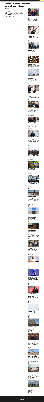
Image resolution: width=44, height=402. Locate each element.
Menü (2, 0)
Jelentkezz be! (41, 0)
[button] (6, 16)
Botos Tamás (7, 8)
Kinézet (37, 0)
